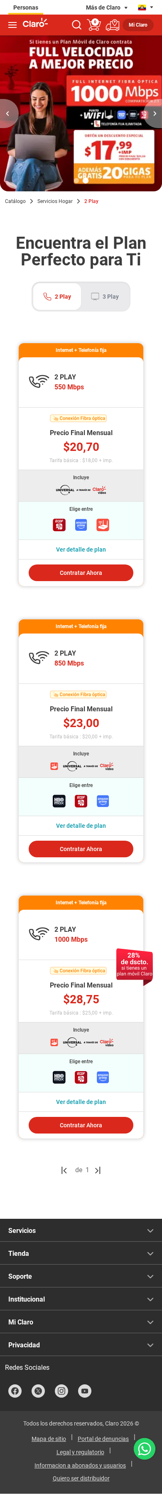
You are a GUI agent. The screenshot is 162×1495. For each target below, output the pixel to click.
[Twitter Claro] (38, 1391)
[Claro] (35, 23)
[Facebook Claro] (15, 1391)
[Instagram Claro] (61, 1391)
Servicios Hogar (55, 201)
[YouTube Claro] (84, 1391)
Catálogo (15, 201)
